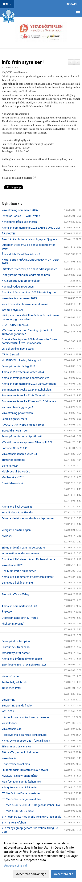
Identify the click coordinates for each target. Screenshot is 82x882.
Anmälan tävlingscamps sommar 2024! (25, 377)
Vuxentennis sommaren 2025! (19, 298)
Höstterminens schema (16, 764)
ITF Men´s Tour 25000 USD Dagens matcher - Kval (31, 805)
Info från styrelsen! (23, 62)
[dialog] (41, 858)
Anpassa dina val (15, 865)
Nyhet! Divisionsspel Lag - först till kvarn (26, 740)
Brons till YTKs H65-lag (15, 594)
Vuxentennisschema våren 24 (19, 454)
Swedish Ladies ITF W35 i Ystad (21, 216)
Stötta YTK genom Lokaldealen (20, 752)
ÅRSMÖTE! (8, 233)
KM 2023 (7, 535)
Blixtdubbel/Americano (16, 647)
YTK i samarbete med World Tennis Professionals (31, 816)
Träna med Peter (11, 688)
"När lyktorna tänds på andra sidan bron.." (27, 274)
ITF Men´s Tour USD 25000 (17, 810)
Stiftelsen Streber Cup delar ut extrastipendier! (29, 269)
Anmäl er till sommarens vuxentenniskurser (27, 576)
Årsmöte (7, 611)
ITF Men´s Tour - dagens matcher (21, 799)
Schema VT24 (10, 465)
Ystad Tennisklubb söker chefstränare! (25, 304)
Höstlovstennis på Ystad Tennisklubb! (24, 734)
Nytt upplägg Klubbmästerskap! (21, 280)
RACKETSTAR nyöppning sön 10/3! (23, 424)
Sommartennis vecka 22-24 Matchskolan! (27, 389)
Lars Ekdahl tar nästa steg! (18, 348)
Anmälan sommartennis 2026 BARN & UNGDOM (31, 227)
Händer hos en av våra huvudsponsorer (25, 717)
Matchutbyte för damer (15, 652)
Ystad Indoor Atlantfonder (17, 512)
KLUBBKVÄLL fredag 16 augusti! (21, 360)
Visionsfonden (11, 676)
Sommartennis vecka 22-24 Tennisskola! (26, 395)
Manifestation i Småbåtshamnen (21, 781)
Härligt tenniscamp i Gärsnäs (19, 787)
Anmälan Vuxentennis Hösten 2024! (23, 372)
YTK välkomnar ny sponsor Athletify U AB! (27, 442)
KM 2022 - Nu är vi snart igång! (20, 775)
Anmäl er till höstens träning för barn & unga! (29, 559)
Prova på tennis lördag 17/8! (19, 366)
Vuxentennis (9, 758)
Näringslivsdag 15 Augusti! (18, 286)
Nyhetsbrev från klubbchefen (19, 221)
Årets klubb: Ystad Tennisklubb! (21, 254)
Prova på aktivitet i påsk (16, 641)
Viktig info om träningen (16, 530)
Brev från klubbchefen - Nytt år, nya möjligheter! (30, 239)
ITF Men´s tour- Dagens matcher (21, 793)
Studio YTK (8, 699)
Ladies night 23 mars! (15, 418)
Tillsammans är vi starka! (16, 746)
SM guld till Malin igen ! (15, 430)
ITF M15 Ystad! (10, 354)
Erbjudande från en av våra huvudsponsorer (28, 518)
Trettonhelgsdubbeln (14, 682)
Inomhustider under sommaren (20, 553)
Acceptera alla (63, 874)
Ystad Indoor (9, 723)
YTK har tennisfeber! (14, 822)
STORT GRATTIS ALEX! (15, 324)
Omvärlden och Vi (12, 483)
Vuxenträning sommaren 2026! (20, 210)
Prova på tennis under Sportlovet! (22, 436)
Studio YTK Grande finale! (17, 705)
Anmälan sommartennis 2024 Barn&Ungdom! (29, 383)
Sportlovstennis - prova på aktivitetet (24, 664)
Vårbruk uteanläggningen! (17, 407)
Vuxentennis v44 (11, 729)
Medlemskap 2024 (13, 477)
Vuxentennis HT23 (12, 565)
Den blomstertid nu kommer (19, 571)
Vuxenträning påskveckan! (17, 413)
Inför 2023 (8, 711)
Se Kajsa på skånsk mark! (17, 582)
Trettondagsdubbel (13, 459)
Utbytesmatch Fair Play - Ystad (20, 617)
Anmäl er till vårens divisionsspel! (22, 658)
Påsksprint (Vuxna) (13, 623)
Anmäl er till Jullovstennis (17, 506)
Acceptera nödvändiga (31, 874)
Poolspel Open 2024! (14, 448)
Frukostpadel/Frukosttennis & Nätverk (25, 769)
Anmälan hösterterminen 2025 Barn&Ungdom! (29, 292)
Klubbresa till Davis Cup (16, 471)
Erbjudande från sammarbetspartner (24, 547)
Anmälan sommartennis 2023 (19, 606)
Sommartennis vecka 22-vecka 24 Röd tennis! (29, 401)
